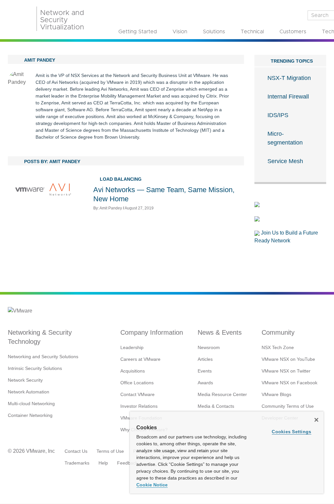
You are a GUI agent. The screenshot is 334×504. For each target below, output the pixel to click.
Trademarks (77, 463)
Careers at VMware (140, 359)
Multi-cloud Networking (31, 403)
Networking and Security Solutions (43, 356)
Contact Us (76, 451)
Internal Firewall (288, 96)
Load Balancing (121, 179)
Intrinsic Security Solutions (35, 368)
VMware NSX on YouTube (288, 359)
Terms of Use (110, 451)
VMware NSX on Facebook (289, 382)
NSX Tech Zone (278, 347)
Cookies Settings (291, 431)
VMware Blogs (276, 394)
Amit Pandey (110, 208)
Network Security (25, 380)
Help (103, 463)
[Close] (316, 420)
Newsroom (209, 347)
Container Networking (30, 415)
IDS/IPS (277, 115)
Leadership (132, 347)
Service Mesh (285, 161)
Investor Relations (139, 406)
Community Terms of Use (288, 406)
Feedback (127, 463)
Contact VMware (137, 394)
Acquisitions (132, 371)
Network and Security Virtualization (62, 20)
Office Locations (137, 382)
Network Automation (28, 391)
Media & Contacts (216, 406)
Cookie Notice (152, 484)
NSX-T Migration (289, 78)
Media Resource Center (222, 394)
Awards (205, 382)
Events (205, 371)
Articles (205, 359)
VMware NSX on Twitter (286, 371)
